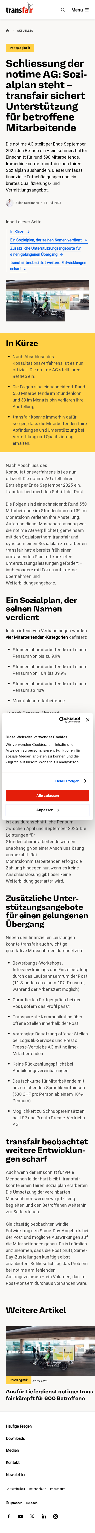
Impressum (58, 1489)
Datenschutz (37, 1489)
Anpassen (44, 810)
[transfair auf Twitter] (32, 1517)
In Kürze (17, 231)
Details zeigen (67, 781)
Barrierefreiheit (15, 1489)
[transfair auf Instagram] (55, 1517)
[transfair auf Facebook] (9, 1517)
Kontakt (13, 1462)
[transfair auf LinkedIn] (44, 1517)
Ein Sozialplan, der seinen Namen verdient (46, 240)
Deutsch (32, 1503)
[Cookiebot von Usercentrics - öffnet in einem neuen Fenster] (60, 720)
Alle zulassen (47, 796)
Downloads (15, 1438)
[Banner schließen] (87, 719)
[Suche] (63, 10)
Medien (12, 1450)
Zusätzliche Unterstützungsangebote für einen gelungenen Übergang (45, 251)
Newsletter (16, 1474)
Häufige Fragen (19, 1426)
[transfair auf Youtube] (20, 1517)
